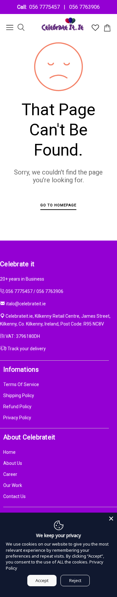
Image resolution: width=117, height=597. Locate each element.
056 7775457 (45, 7)
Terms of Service (21, 384)
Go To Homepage (58, 205)
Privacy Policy (17, 417)
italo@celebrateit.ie (26, 303)
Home (9, 452)
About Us (12, 463)
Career (10, 474)
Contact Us (14, 496)
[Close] (111, 518)
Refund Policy (17, 406)
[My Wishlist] (95, 29)
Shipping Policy (18, 395)
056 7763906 (83, 7)
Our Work (12, 485)
